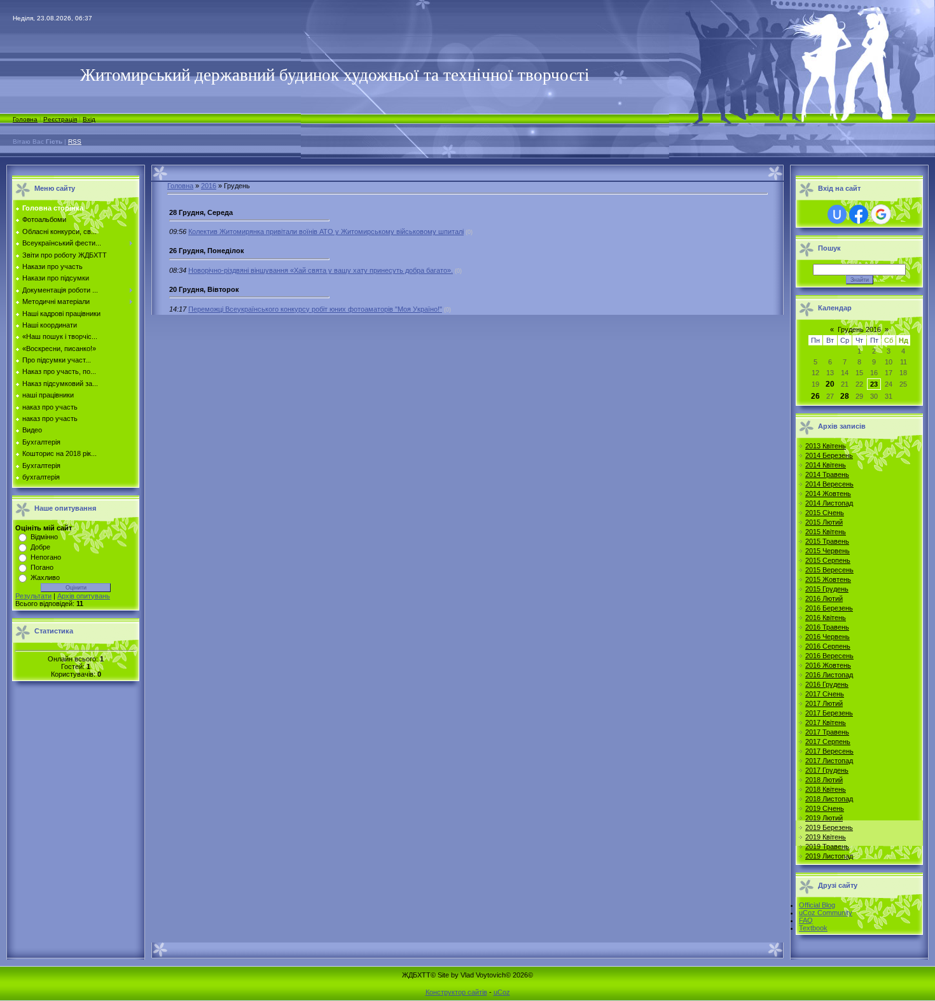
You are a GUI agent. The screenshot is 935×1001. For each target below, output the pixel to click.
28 (844, 396)
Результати (33, 596)
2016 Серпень (827, 646)
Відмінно (44, 537)
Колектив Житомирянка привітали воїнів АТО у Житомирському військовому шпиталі (326, 231)
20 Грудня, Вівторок (204, 289)
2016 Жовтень (828, 665)
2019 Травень (827, 846)
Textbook (813, 928)
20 (830, 384)
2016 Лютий (824, 598)
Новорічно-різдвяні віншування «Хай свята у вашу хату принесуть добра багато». (320, 270)
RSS (74, 141)
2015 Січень (824, 512)
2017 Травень (827, 732)
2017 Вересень (829, 751)
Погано (42, 567)
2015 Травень (827, 541)
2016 (208, 186)
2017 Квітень (825, 722)
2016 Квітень (825, 617)
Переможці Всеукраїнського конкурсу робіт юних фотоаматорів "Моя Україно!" (315, 309)
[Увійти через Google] (881, 214)
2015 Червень (827, 551)
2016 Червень (827, 636)
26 (815, 396)
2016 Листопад (829, 675)
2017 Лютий (824, 703)
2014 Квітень (825, 465)
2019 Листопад (829, 856)
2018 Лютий (824, 780)
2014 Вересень (829, 484)
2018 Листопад (829, 799)
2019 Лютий (824, 818)
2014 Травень (827, 474)
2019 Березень (829, 827)
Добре (40, 547)
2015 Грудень (826, 589)
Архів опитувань (83, 596)
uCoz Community (825, 912)
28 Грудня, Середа (201, 212)
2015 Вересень (829, 570)
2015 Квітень (825, 531)
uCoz (502, 992)
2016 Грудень (826, 684)
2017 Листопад (829, 760)
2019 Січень (824, 808)
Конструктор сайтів (456, 992)
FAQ (806, 920)
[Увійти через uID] (837, 214)
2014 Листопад (829, 503)
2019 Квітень (825, 837)
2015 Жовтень (828, 579)
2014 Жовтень (828, 493)
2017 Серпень (827, 741)
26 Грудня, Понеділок (206, 250)
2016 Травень (827, 627)
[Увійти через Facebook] (858, 214)
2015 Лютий (824, 522)
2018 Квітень (825, 789)
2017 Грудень (826, 770)
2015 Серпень (827, 560)
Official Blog (817, 905)
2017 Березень (829, 713)
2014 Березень (829, 455)
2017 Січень (824, 694)
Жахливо (45, 577)
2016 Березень (829, 608)
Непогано (46, 557)
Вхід (89, 119)
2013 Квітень (825, 446)
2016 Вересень (829, 655)
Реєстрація (60, 119)
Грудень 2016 (859, 329)
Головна (25, 119)
